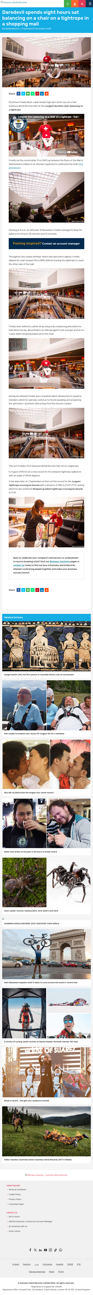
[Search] (82, 3)
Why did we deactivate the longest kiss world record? (29, 793)
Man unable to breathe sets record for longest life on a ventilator (34, 734)
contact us (18, 565)
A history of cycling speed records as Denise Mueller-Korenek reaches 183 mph (41, 1042)
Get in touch (14, 1217)
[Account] (74, 3)
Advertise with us (19, 1226)
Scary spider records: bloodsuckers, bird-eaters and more (31, 911)
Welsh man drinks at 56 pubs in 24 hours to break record (30, 852)
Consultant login (16, 1204)
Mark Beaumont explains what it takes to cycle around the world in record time (40, 983)
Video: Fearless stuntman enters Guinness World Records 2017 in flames (38, 1160)
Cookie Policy (15, 1194)
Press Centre (14, 1231)
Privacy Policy (15, 1199)
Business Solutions (60, 562)
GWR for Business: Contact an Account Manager (30, 1222)
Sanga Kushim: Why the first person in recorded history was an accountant (39, 675)
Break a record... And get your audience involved (26, 1101)
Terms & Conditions (17, 1190)
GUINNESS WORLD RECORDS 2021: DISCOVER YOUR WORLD (31, 924)
